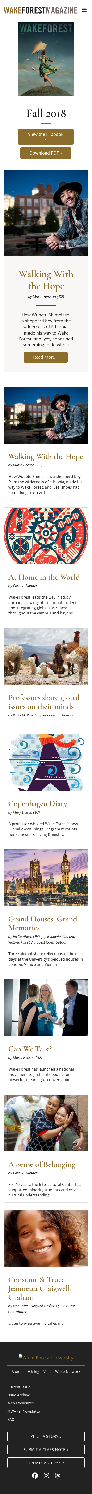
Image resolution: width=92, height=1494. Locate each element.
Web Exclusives (20, 1403)
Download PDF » (45, 153)
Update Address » (46, 1463)
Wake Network (67, 1371)
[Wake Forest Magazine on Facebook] (35, 1475)
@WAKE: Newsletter (24, 1411)
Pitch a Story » (46, 1436)
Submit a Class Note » (46, 1449)
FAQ (11, 1419)
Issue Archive (18, 1395)
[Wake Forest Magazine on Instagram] (46, 1475)
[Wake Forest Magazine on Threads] (57, 1475)
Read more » (46, 358)
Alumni (18, 1371)
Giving (33, 1371)
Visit (47, 1371)
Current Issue (18, 1386)
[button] (84, 10)
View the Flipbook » (45, 136)
